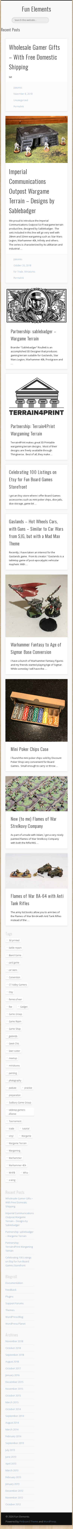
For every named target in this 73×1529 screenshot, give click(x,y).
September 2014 (14, 1416)
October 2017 (13, 1368)
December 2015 (14, 1382)
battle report (15, 947)
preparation (15, 1095)
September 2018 (14, 1354)
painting (13, 1073)
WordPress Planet (15, 1323)
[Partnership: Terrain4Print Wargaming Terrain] (36, 396)
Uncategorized (20, 100)
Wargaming (14, 1150)
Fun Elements (36, 8)
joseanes (17, 87)
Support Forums (14, 1303)
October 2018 (13, 1348)
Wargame (26, 1136)
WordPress (50, 1521)
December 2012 (14, 1490)
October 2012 (13, 1504)
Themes (9, 1310)
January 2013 (12, 1484)
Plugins (9, 1296)
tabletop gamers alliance (17, 1111)
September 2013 (14, 1443)
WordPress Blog (14, 1317)
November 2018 (14, 1341)
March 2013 (11, 1470)
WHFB (12, 1172)
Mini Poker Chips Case (29, 748)
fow (10, 1006)
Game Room (15, 1021)
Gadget (24, 1006)
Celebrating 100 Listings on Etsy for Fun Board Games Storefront (33, 479)
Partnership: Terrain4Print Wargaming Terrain (19, 1246)
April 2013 (10, 1463)
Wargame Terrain (18, 1143)
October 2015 (13, 1395)
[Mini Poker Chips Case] (36, 710)
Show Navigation (58, 34)
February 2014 (13, 1436)
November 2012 (14, 1497)
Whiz (25, 1172)
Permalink (18, 106)
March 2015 (11, 1402)
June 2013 (10, 1456)
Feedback (10, 1289)
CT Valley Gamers (18, 984)
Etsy (11, 992)
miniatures (14, 1065)
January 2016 (12, 1375)
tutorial (25, 1128)
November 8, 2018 (23, 93)
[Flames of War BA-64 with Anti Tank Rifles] (36, 871)
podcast (12, 1087)
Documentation (14, 1283)
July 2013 (10, 1450)
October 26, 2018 (22, 265)
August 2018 (12, 1361)
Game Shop (15, 1028)
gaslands (13, 1036)
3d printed (14, 940)
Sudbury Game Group (20, 1102)
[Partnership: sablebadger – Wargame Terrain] (36, 305)
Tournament (15, 1121)
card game (14, 962)
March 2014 (11, 1429)
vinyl (11, 1136)
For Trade (18, 271)
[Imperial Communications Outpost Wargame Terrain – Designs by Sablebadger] (36, 139)
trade (11, 1128)
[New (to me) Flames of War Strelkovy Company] (36, 793)
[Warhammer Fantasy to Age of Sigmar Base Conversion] (36, 606)
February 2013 (13, 1477)
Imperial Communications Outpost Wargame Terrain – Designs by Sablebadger (31, 191)
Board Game (15, 955)
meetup (13, 1058)
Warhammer (15, 1158)
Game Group (15, 1014)
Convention (14, 977)
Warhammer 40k (17, 1165)
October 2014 (13, 1409)
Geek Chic (14, 1043)
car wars (13, 970)
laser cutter (14, 1050)
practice (28, 1087)
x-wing (12, 1180)
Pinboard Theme (28, 1521)
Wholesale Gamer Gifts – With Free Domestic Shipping (34, 57)
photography (15, 1080)
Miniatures (29, 271)
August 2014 (12, 1422)
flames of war (15, 999)
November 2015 (14, 1388)
